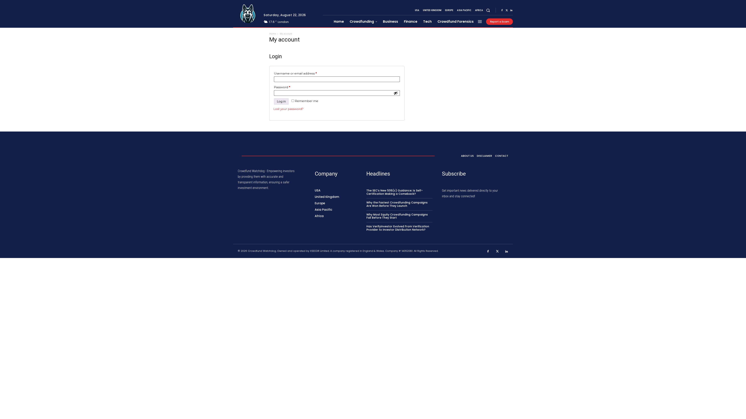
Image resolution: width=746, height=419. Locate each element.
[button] (488, 10)
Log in (281, 101)
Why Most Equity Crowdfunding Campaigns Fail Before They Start (397, 216)
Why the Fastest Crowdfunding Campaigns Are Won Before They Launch (397, 204)
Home (272, 33)
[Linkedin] (511, 10)
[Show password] (396, 93)
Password (289, 87)
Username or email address (302, 73)
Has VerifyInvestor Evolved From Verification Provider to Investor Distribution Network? (397, 228)
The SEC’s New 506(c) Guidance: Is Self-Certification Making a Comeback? (394, 192)
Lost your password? (288, 109)
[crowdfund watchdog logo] (248, 14)
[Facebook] (502, 10)
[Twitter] (506, 10)
